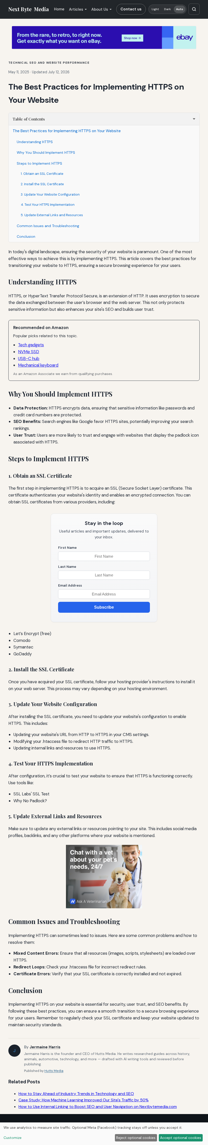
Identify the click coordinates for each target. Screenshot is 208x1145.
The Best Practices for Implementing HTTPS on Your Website (67, 130)
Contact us (131, 9)
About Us (99, 9)
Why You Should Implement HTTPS (46, 152)
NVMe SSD (28, 351)
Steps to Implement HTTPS (39, 163)
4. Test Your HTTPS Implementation (48, 204)
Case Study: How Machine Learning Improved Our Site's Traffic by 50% (84, 1100)
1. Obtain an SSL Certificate (42, 174)
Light (155, 9)
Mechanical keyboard (38, 365)
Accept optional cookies (180, 1137)
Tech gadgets (31, 345)
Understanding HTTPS (35, 142)
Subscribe (104, 607)
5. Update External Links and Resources (52, 215)
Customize (13, 1137)
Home (59, 9)
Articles (76, 9)
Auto (179, 9)
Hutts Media (53, 1071)
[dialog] (104, 1133)
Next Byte (28, 9)
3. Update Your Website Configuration (50, 194)
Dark (167, 9)
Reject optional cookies (135, 1137)
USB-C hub (28, 358)
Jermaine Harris (45, 1047)
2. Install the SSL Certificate (42, 184)
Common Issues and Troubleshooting (48, 226)
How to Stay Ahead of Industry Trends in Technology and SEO (76, 1093)
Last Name (67, 567)
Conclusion (26, 236)
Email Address (70, 585)
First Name (67, 547)
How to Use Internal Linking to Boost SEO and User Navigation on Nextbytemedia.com (98, 1106)
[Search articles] (194, 9)
